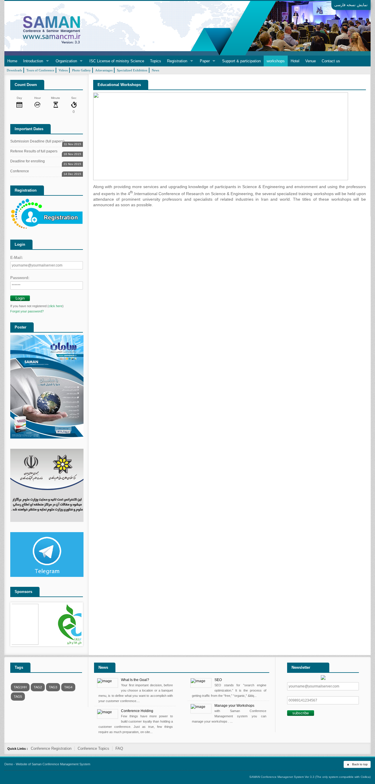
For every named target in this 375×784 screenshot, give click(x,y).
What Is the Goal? (135, 680)
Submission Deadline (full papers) (45, 142)
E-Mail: (16, 257)
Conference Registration (51, 748)
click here (55, 306)
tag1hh (20, 687)
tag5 (18, 696)
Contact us (331, 61)
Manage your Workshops (234, 706)
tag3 (53, 687)
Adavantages (103, 70)
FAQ (119, 748)
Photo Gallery (81, 70)
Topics (155, 61)
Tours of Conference (40, 70)
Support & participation (241, 61)
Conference (45, 172)
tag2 (38, 687)
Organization (66, 61)
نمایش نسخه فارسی (351, 5)
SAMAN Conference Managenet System (276, 776)
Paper (205, 61)
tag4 (68, 687)
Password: (19, 278)
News (155, 70)
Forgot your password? (27, 311)
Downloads (14, 70)
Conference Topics (93, 748)
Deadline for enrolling (45, 162)
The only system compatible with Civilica (343, 776)
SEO (218, 680)
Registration (177, 61)
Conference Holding (137, 711)
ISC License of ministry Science (116, 61)
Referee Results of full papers (45, 152)
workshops (276, 61)
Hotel (295, 61)
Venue (310, 61)
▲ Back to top (357, 764)
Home (12, 61)
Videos (63, 70)
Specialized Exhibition (132, 70)
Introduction (33, 61)
